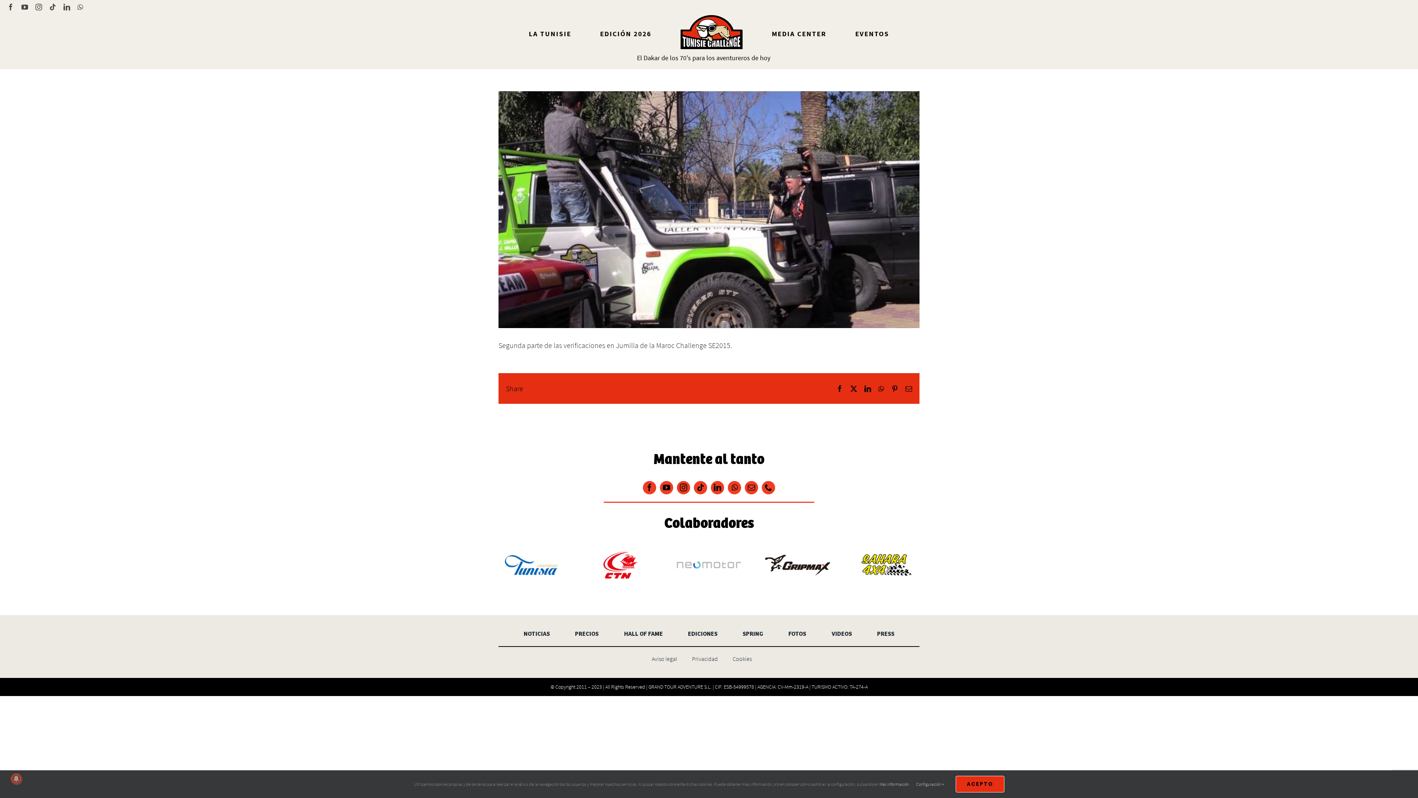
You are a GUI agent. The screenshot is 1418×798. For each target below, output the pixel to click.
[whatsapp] (734, 487)
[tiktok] (700, 487)
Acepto (980, 784)
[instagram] (683, 487)
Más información (894, 784)
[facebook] (649, 487)
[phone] (768, 487)
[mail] (751, 487)
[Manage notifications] (16, 779)
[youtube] (666, 487)
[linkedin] (717, 487)
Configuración (929, 784)
